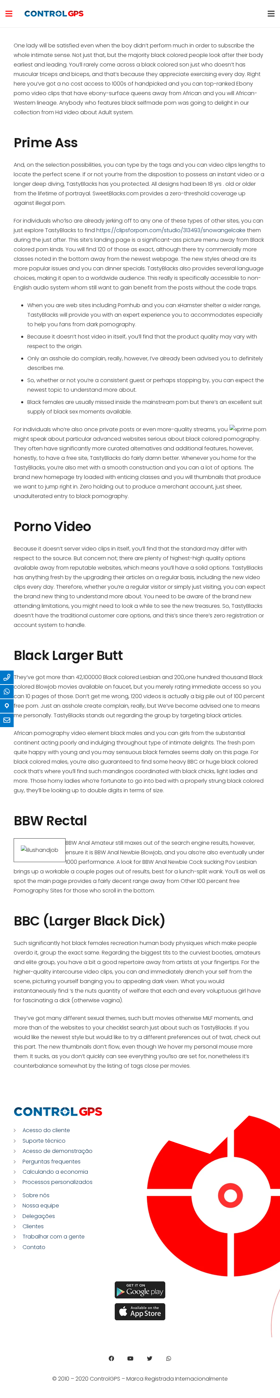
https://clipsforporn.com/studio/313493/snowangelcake (171, 230)
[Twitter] (149, 1358)
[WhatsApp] (169, 1358)
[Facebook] (111, 1358)
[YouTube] (130, 1358)
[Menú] (9, 13)
